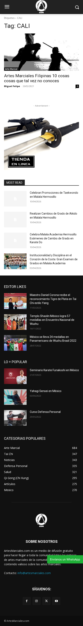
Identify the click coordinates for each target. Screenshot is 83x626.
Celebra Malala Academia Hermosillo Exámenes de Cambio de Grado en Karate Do (53, 238)
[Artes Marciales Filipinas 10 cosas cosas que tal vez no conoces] (41, 52)
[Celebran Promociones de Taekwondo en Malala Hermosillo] (15, 199)
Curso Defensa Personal (45, 411)
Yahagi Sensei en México (45, 391)
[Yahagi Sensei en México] (15, 397)
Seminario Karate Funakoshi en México (54, 370)
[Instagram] (36, 601)
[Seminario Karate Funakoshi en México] (15, 376)
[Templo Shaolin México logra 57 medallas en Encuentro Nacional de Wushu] (15, 322)
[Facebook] (27, 601)
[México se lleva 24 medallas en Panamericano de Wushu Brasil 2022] (15, 343)
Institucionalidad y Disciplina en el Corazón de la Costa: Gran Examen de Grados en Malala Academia (54, 259)
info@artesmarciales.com (34, 573)
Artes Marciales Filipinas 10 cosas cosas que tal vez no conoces (36, 78)
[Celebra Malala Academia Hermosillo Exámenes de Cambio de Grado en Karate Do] (15, 240)
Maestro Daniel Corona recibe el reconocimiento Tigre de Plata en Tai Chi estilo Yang (53, 298)
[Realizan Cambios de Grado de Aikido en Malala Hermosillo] (15, 219)
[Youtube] (56, 601)
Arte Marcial (11, 69)
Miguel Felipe (12, 86)
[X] (46, 601)
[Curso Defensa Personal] (15, 418)
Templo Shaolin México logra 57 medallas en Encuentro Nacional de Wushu (52, 319)
